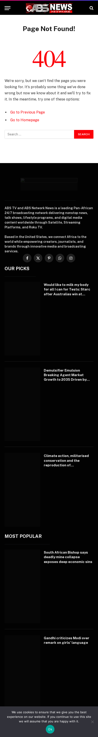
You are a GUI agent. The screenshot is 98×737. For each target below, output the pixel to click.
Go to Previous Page (27, 112)
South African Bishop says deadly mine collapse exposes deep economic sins (68, 557)
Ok (50, 729)
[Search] (91, 8)
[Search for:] (40, 134)
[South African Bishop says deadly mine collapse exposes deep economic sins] (22, 586)
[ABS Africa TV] (49, 8)
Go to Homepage (24, 120)
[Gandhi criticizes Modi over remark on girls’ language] (22, 672)
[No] (92, 721)
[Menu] (7, 8)
